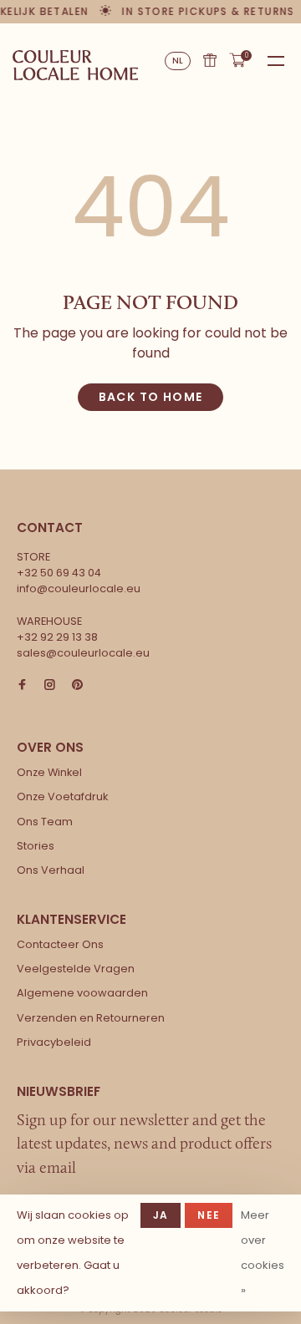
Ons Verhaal (50, 870)
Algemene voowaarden (82, 993)
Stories (35, 846)
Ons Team (45, 821)
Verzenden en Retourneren (91, 1018)
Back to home (151, 396)
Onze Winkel (49, 772)
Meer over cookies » (262, 1252)
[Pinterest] (77, 685)
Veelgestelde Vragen (76, 968)
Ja (160, 1215)
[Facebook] (22, 685)
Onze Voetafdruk (62, 796)
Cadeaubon (210, 60)
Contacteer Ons (60, 944)
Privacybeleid (54, 1042)
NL (178, 60)
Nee (208, 1215)
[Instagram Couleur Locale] (49, 685)
